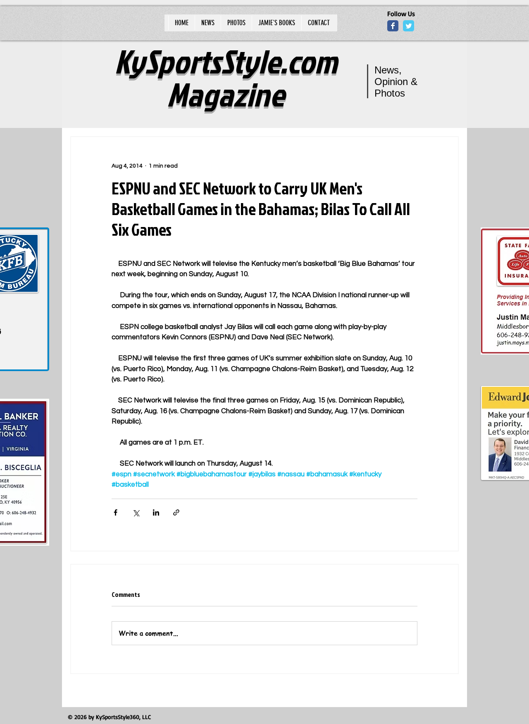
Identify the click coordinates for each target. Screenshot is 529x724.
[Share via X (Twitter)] (136, 512)
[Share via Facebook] (115, 512)
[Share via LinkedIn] (156, 512)
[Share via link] (176, 512)
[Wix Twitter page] (408, 25)
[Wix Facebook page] (392, 25)
